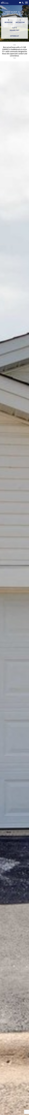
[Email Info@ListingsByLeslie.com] (20, 2)
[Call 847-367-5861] (23, 2)
